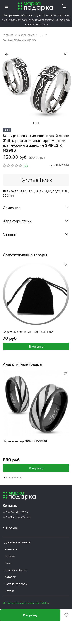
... (42, 35)
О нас (8, 563)
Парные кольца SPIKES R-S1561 (25, 441)
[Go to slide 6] (17, 477)
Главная (8, 35)
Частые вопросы (15, 584)
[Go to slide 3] (38, 123)
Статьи (9, 591)
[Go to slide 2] (36, 123)
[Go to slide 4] (12, 477)
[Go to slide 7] (20, 477)
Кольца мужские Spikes (19, 39)
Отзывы (9, 556)
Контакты (11, 549)
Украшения (26, 35)
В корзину (36, 346)
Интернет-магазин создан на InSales (26, 603)
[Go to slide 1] (33, 123)
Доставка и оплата (17, 542)
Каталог (10, 577)
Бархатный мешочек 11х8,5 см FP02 (28, 332)
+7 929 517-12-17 (15, 512)
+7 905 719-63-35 (16, 517)
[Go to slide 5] (15, 477)
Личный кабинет (15, 570)
